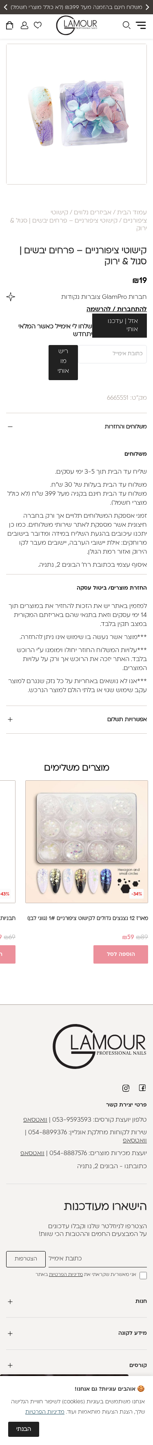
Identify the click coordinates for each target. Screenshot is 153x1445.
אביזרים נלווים (92, 213)
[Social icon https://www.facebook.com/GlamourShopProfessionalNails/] (143, 1087)
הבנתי (23, 1429)
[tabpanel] (76, 114)
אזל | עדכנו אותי (123, 325)
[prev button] (147, 7)
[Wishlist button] (37, 26)
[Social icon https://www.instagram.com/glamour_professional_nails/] (126, 1088)
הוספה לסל (121, 954)
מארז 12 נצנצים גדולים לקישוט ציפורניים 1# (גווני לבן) (87, 918)
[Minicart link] (9, 26)
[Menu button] (141, 25)
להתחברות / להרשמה (116, 310)
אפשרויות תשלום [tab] (127, 719)
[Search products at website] (126, 26)
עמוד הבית (132, 213)
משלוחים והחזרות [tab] (126, 427)
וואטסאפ (35, 1120)
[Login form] (24, 25)
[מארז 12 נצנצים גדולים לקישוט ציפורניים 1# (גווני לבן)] (87, 842)
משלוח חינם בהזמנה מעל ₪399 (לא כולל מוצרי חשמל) (76, 7)
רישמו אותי (63, 361)
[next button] (6, 7)
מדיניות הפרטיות (66, 1275)
